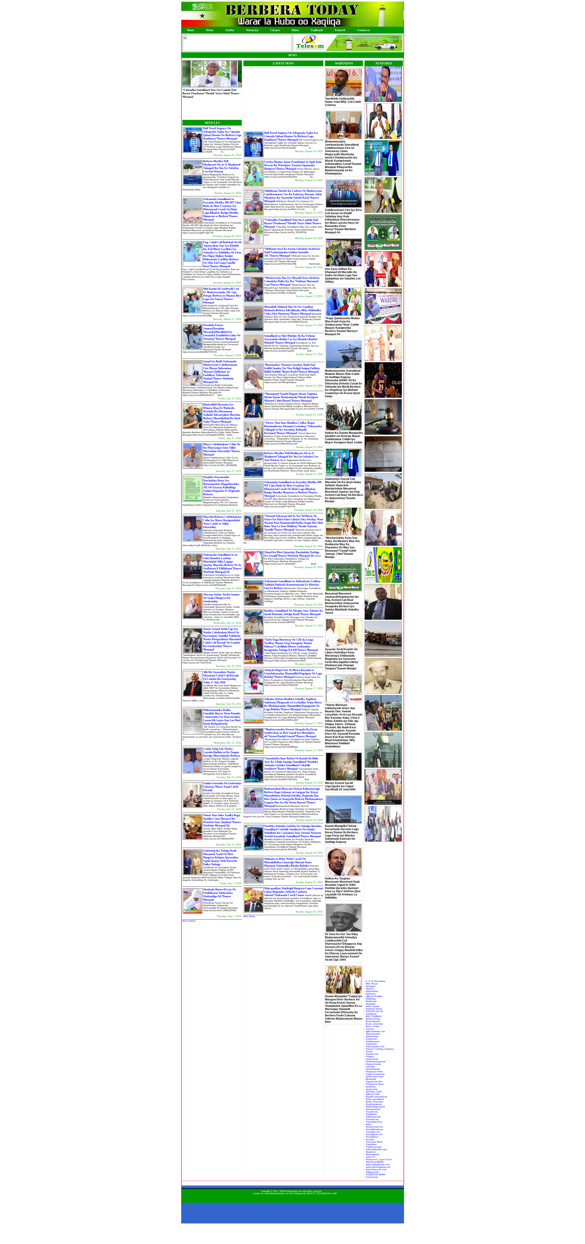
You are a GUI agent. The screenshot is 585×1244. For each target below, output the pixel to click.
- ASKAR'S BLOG (373, 1011)
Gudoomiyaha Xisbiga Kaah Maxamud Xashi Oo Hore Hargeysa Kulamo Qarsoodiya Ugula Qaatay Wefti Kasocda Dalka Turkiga (220, 857)
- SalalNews (370, 1114)
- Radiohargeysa (373, 1104)
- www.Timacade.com (375, 1169)
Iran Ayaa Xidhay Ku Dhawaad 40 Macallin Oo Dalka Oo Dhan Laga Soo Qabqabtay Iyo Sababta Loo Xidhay (343, 275)
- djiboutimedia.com (374, 1031)
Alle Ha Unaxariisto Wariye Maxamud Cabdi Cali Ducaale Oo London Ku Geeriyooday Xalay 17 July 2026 (221, 677)
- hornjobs (369, 1066)
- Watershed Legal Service (378, 1159)
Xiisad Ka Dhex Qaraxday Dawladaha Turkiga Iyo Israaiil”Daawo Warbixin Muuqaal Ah (291, 554)
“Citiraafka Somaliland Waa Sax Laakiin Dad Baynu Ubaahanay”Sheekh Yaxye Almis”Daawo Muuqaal (292, 223)
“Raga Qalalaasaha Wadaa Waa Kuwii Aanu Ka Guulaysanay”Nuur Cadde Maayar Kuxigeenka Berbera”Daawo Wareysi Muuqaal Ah (342, 326)
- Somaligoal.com (373, 1134)
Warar (209, 30)
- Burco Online (372, 1026)
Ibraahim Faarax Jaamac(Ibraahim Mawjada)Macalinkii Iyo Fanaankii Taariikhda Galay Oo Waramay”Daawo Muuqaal (221, 331)
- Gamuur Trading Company (379, 1049)
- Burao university (373, 1024)
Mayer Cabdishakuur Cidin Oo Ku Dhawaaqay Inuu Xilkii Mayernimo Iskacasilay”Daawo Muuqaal (221, 449)
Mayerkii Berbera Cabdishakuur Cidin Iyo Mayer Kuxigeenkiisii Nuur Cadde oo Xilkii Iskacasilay (222, 522)
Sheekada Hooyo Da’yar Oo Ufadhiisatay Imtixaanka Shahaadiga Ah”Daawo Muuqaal (219, 894)
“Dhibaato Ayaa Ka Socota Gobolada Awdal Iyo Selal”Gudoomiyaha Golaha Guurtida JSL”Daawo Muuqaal (210, 108)
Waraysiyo (252, 30)
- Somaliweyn (371, 1137)
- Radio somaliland (374, 1099)
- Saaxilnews (371, 1111)
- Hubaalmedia (372, 1069)
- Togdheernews (372, 1147)
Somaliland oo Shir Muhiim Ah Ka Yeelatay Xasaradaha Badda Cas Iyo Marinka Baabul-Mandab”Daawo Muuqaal (291, 339)
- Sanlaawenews (373, 1121)
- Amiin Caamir (371, 1006)
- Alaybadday (371, 991)
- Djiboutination (372, 1034)
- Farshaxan (370, 1039)
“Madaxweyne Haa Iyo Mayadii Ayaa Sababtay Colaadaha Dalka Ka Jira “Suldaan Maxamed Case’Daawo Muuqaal (292, 281)
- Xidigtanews (371, 1172)
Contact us (363, 30)
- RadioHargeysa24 (374, 1106)
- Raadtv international (375, 1096)
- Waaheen (370, 1152)
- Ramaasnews (372, 1109)
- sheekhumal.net (373, 1127)
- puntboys (370, 1086)
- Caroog (369, 1029)
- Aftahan (369, 988)
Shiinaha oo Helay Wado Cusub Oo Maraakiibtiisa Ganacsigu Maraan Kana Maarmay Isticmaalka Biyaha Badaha (287, 862)
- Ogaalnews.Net (373, 1081)
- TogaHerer (370, 1144)
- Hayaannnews (372, 1064)
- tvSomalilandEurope (375, 1149)
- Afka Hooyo (371, 983)
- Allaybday (370, 998)
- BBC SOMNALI (373, 1016)
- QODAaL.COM (372, 1091)
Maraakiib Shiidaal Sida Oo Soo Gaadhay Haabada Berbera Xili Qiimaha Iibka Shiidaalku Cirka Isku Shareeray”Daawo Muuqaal (292, 310)
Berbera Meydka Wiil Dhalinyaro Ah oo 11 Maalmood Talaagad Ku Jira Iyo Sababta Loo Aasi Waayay (221, 166)
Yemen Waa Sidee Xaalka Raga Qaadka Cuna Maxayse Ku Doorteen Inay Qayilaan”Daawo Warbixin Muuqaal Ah (222, 820)
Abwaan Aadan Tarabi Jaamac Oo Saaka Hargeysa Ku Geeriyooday (221, 598)
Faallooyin (317, 30)
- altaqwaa (369, 1003)
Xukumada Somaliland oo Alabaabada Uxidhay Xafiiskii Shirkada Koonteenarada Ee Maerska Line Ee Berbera (292, 585)
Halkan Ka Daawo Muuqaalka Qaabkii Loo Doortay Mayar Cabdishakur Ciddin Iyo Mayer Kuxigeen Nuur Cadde (344, 437)
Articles (229, 30)
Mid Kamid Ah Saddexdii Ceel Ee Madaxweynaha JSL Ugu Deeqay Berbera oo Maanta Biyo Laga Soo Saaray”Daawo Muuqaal (222, 295)
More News (249, 916)
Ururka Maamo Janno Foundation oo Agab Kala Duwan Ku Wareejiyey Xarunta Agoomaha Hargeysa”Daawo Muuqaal (293, 165)
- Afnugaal (369, 986)
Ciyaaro (275, 30)
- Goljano (369, 1056)
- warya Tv (369, 1157)
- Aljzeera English (373, 996)
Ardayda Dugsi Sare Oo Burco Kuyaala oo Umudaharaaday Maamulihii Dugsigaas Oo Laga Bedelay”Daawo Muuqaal (293, 673)
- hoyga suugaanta (374, 1074)
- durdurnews (371, 1036)
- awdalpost (370, 1014)
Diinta (295, 30)
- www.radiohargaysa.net (377, 1167)
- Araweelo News (373, 1008)
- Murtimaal (370, 1079)
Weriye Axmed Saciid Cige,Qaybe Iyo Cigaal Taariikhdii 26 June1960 (340, 786)
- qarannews (371, 1089)
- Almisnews (370, 1001)
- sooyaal (369, 1139)
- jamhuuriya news (373, 1076)
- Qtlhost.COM (371, 1094)
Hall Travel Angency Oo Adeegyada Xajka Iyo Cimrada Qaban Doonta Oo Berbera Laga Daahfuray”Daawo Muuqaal (222, 133)
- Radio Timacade (373, 1101)
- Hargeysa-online (373, 1071)
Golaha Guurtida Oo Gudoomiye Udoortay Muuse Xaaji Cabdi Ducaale (222, 787)
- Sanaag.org (371, 1119)
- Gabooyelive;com (374, 1046)
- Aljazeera (369, 993)
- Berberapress (372, 1021)
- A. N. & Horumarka (374, 981)
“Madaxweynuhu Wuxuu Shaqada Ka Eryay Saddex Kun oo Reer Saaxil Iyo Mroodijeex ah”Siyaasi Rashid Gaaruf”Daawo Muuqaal (290, 733)
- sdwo (367, 1124)
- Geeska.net (371, 1054)
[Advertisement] (281, 98)
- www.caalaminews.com (377, 1164)
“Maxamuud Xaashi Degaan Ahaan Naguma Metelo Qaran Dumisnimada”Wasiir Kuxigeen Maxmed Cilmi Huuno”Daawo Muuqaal (291, 397)
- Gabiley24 (370, 1044)
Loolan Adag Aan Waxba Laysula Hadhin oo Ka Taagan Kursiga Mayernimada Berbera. (221, 752)
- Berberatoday (372, 1019)
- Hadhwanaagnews (375, 1061)
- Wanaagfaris (371, 1154)
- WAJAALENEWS (374, 1162)
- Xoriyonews (371, 1177)
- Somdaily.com (372, 1132)
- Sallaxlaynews (372, 1116)
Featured (340, 30)
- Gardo (368, 1051)
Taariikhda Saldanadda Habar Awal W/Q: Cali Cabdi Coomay (343, 102)
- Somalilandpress (373, 1129)
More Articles (189, 921)
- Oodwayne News (374, 1084)
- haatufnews (371, 1059)
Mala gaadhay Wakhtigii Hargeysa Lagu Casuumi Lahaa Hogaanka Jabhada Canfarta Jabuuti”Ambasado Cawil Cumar (293, 892)
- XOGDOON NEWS (375, 1174)
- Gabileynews (371, 1041)
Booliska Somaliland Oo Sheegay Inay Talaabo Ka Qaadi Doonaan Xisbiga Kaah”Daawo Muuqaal (293, 612)
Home (190, 30)
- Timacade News (373, 1142)
